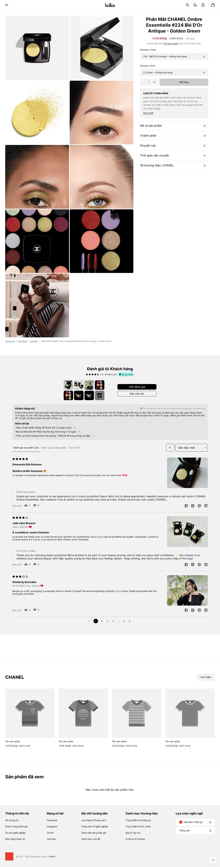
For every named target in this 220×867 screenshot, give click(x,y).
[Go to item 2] (79, 385)
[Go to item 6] (79, 395)
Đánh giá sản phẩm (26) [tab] (26, 447)
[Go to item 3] (89, 385)
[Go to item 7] (89, 395)
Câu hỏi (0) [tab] (74, 447)
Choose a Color (148, 49)
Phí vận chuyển (171, 43)
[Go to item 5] (68, 395)
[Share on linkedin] (206, 506)
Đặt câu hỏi (137, 393)
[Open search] (170, 448)
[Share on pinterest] (199, 506)
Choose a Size (147, 65)
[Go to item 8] (99, 395)
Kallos (52, 856)
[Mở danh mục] (6, 4)
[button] (187, 4)
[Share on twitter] (193, 506)
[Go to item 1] (68, 385)
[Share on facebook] (186, 506)
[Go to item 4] (99, 385)
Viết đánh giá (137, 386)
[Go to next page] (130, 621)
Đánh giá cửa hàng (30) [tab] (53, 447)
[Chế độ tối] (195, 4)
